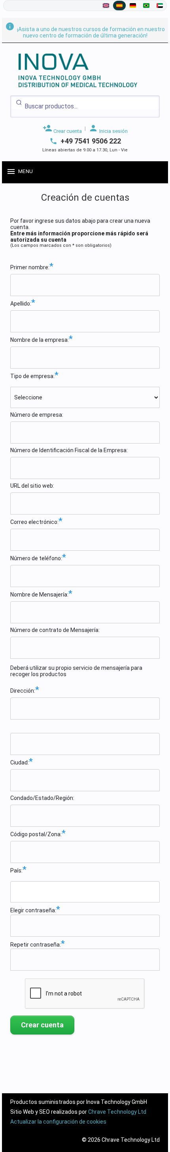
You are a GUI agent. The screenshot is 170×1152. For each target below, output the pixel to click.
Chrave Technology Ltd (117, 1112)
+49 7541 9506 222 (90, 141)
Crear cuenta (62, 128)
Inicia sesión (108, 128)
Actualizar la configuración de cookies (58, 1121)
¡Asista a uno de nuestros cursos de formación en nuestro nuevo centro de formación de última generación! (85, 32)
